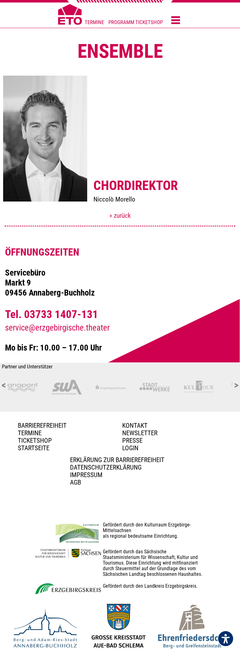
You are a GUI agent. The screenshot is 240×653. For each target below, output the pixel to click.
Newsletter (140, 433)
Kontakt (135, 425)
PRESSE (132, 440)
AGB (75, 482)
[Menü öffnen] (175, 20)
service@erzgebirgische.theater (57, 328)
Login (130, 448)
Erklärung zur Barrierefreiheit (117, 460)
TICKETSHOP (149, 22)
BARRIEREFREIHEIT (42, 425)
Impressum (86, 475)
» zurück (120, 215)
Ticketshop (35, 440)
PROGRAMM (121, 22)
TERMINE (94, 22)
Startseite (33, 448)
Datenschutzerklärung (106, 467)
